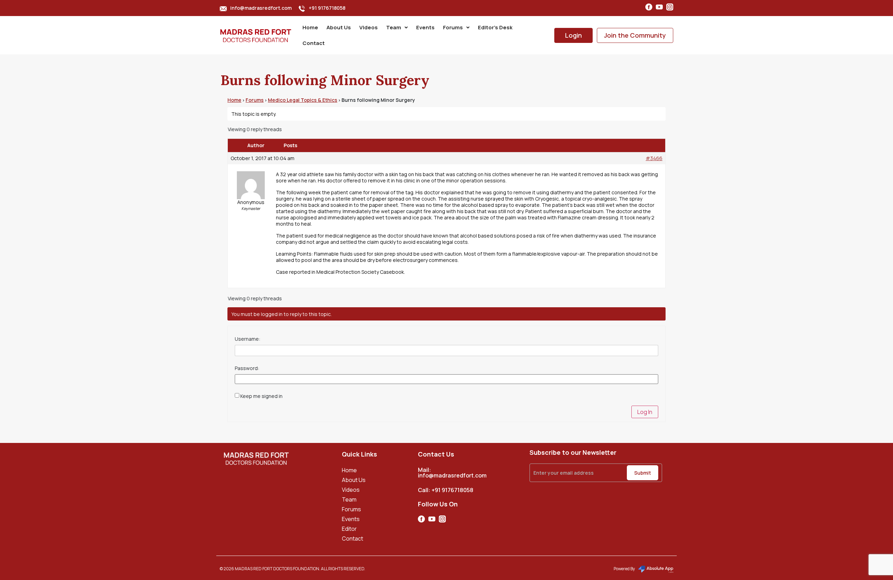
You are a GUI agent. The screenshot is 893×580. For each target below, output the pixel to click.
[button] (397, 27)
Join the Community (635, 35)
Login (573, 35)
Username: (247, 339)
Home (310, 27)
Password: (247, 368)
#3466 (654, 158)
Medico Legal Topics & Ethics (302, 100)
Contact (313, 43)
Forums (453, 27)
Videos (368, 27)
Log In (644, 412)
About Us (339, 27)
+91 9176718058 (327, 8)
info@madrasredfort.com (261, 8)
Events (425, 27)
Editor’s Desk (495, 27)
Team (393, 27)
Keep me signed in (261, 396)
